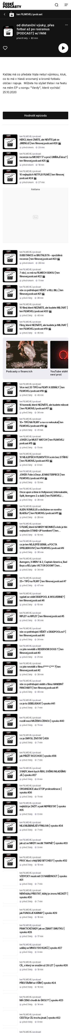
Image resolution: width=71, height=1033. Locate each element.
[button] (56, 5)
